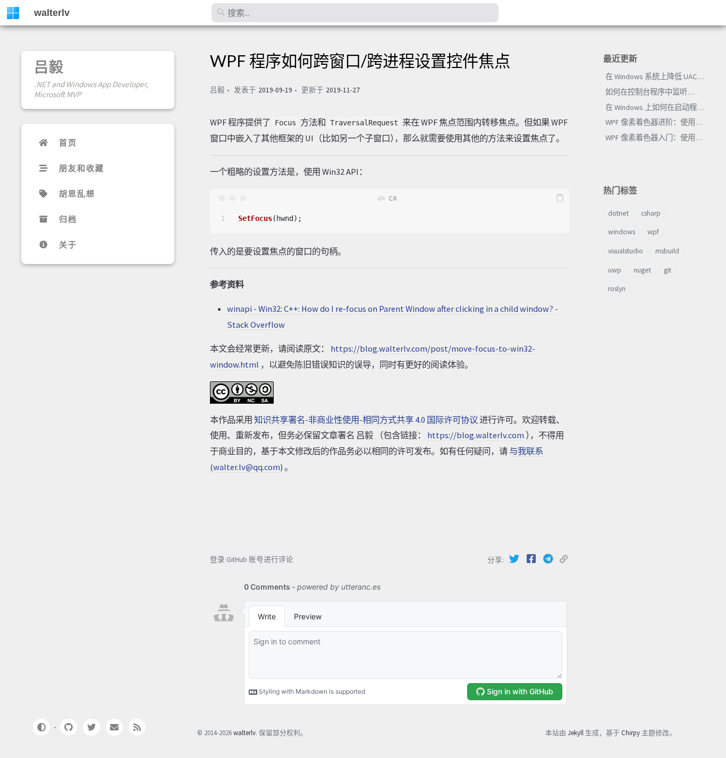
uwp (614, 270)
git (667, 270)
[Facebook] (532, 558)
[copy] (559, 198)
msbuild (667, 250)
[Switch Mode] (41, 727)
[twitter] (91, 727)
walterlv (52, 12)
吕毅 (49, 67)
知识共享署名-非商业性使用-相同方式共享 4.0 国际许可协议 (366, 419)
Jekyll (576, 732)
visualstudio (625, 250)
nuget (642, 270)
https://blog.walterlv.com (475, 435)
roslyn (617, 288)
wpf (653, 231)
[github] (68, 727)
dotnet (618, 213)
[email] (114, 727)
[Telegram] (549, 558)
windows (621, 231)
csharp (651, 213)
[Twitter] (515, 558)
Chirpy (630, 732)
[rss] (137, 727)
